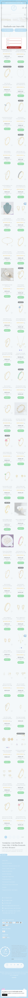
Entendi (5, 994)
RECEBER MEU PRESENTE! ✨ (14, 47)
